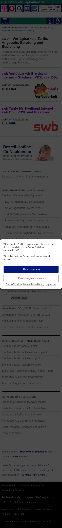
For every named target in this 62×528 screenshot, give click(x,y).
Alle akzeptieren (31, 269)
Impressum (51, 284)
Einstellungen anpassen (31, 278)
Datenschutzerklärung (33, 284)
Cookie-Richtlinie (14, 284)
